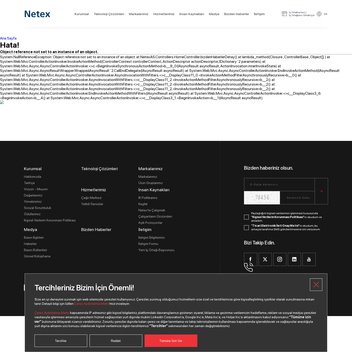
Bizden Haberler (236, 14)
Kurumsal (81, 14)
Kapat (316, 284)
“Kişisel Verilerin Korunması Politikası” (277, 217)
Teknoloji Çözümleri (109, 14)
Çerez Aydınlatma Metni (91, 304)
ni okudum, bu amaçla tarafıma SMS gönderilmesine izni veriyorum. (286, 227)
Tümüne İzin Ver (170, 341)
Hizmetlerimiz (164, 14)
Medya (214, 14)
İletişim (259, 14)
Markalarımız (138, 14)
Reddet (116, 341)
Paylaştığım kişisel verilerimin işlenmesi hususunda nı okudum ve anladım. (286, 217)
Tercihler (61, 341)
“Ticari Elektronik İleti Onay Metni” (275, 225)
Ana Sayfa (8, 38)
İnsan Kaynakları (191, 14)
